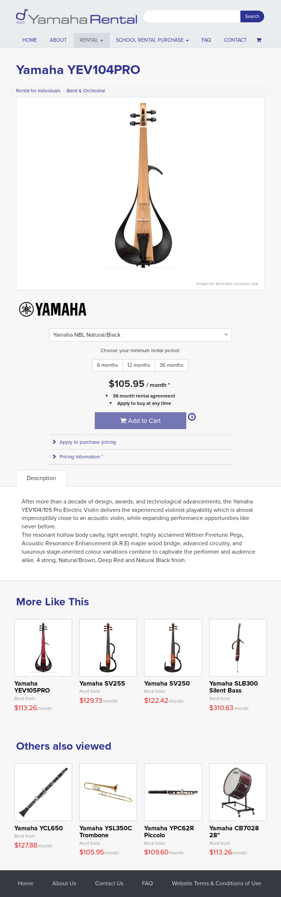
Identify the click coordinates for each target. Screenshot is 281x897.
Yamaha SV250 (167, 683)
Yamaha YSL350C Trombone (105, 831)
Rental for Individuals (38, 90)
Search (252, 16)
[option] (86, 335)
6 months (107, 365)
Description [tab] (41, 478)
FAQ (206, 40)
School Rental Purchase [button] (150, 40)
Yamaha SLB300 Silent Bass (233, 687)
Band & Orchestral (86, 90)
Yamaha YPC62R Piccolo (169, 831)
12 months (138, 365)
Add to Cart (143, 420)
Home (29, 40)
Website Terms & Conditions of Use (216, 883)
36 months (172, 365)
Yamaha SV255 (102, 683)
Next (255, 185)
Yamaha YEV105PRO (32, 687)
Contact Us (109, 883)
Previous (25, 185)
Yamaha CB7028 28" (234, 831)
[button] (92, 40)
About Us (64, 883)
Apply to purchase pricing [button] (88, 442)
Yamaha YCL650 (38, 828)
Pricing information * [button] (81, 456)
